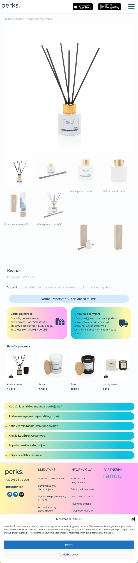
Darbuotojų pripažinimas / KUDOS (52, 498)
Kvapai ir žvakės (34, 18)
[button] (132, 519)
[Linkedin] (15, 494)
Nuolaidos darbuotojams (51, 478)
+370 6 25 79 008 (17, 480)
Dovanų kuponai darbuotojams (47, 487)
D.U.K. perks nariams (82, 489)
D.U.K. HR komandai (82, 496)
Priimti (69, 544)
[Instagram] (21, 494)
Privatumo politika (81, 503)
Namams (19, 18)
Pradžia (8, 18)
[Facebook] (9, 494)
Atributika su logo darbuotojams (47, 509)
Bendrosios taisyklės (82, 510)
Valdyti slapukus (69, 554)
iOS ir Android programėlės (78, 480)
